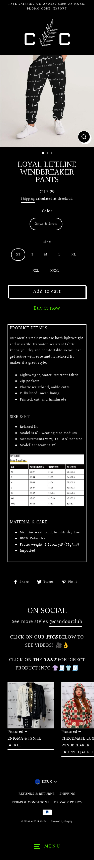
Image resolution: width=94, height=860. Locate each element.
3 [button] (52, 153)
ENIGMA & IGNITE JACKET (24, 742)
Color (47, 211)
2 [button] (48, 153)
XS (18, 254)
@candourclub (65, 622)
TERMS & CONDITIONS (30, 802)
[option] (47, 101)
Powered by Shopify (62, 821)
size (47, 241)
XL (73, 254)
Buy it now (47, 308)
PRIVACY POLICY (68, 802)
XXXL (55, 271)
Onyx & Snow (46, 224)
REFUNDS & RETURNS (36, 794)
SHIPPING (67, 794)
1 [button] (43, 153)
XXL (36, 271)
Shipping (28, 199)
